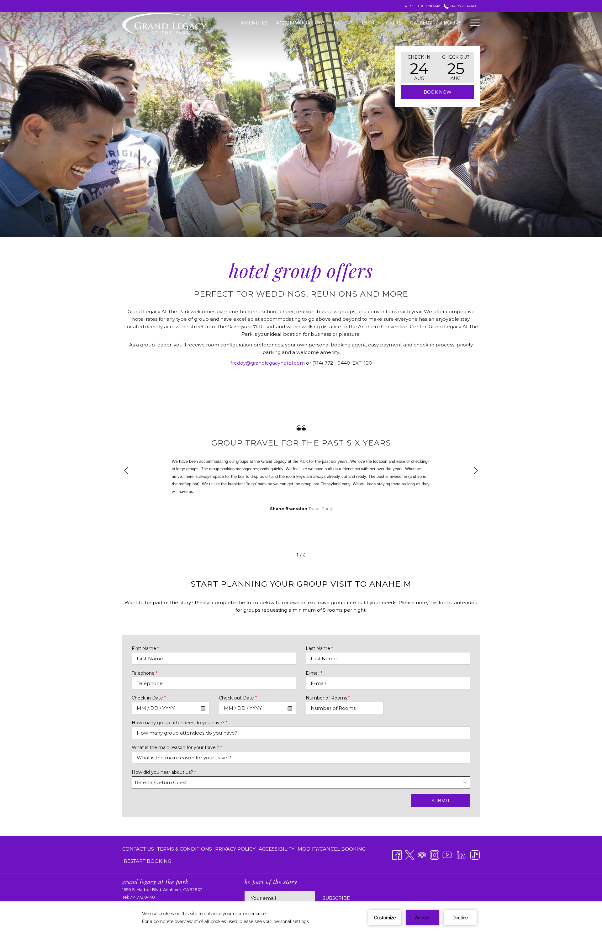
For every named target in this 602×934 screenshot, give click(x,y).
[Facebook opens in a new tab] (397, 854)
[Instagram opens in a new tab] (434, 854)
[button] (419, 67)
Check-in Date (149, 698)
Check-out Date (238, 698)
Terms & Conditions (184, 849)
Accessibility (276, 849)
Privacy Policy (235, 849)
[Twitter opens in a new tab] (409, 854)
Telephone (144, 673)
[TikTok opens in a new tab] (475, 854)
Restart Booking (147, 861)
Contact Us (138, 849)
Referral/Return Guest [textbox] (161, 782)
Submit (440, 801)
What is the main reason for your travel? (177, 747)
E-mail (314, 673)
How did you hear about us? (164, 772)
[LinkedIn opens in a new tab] (461, 854)
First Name (145, 648)
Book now (438, 92)
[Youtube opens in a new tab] (447, 854)
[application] (301, 917)
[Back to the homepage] (164, 24)
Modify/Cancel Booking (332, 849)
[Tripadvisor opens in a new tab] (422, 854)
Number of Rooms (328, 698)
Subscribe (336, 898)
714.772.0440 (142, 897)
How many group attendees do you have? (179, 723)
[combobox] (170, 708)
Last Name (319, 648)
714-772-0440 (462, 5)
